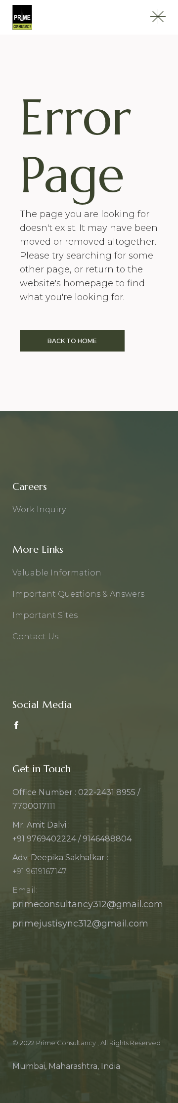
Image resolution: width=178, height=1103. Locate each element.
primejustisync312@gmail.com (80, 923)
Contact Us (35, 636)
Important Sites (45, 615)
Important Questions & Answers (78, 594)
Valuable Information (56, 572)
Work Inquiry (39, 509)
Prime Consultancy (66, 1043)
